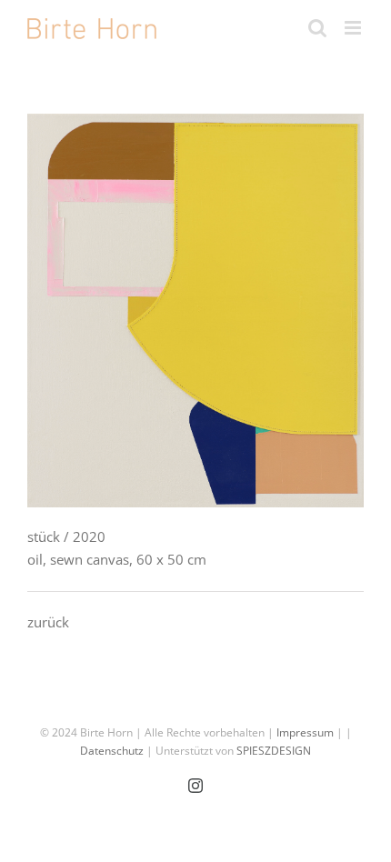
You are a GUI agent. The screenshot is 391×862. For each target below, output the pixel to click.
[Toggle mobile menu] (354, 27)
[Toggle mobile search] (317, 27)
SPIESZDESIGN (273, 750)
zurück (48, 622)
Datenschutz (112, 750)
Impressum (305, 732)
